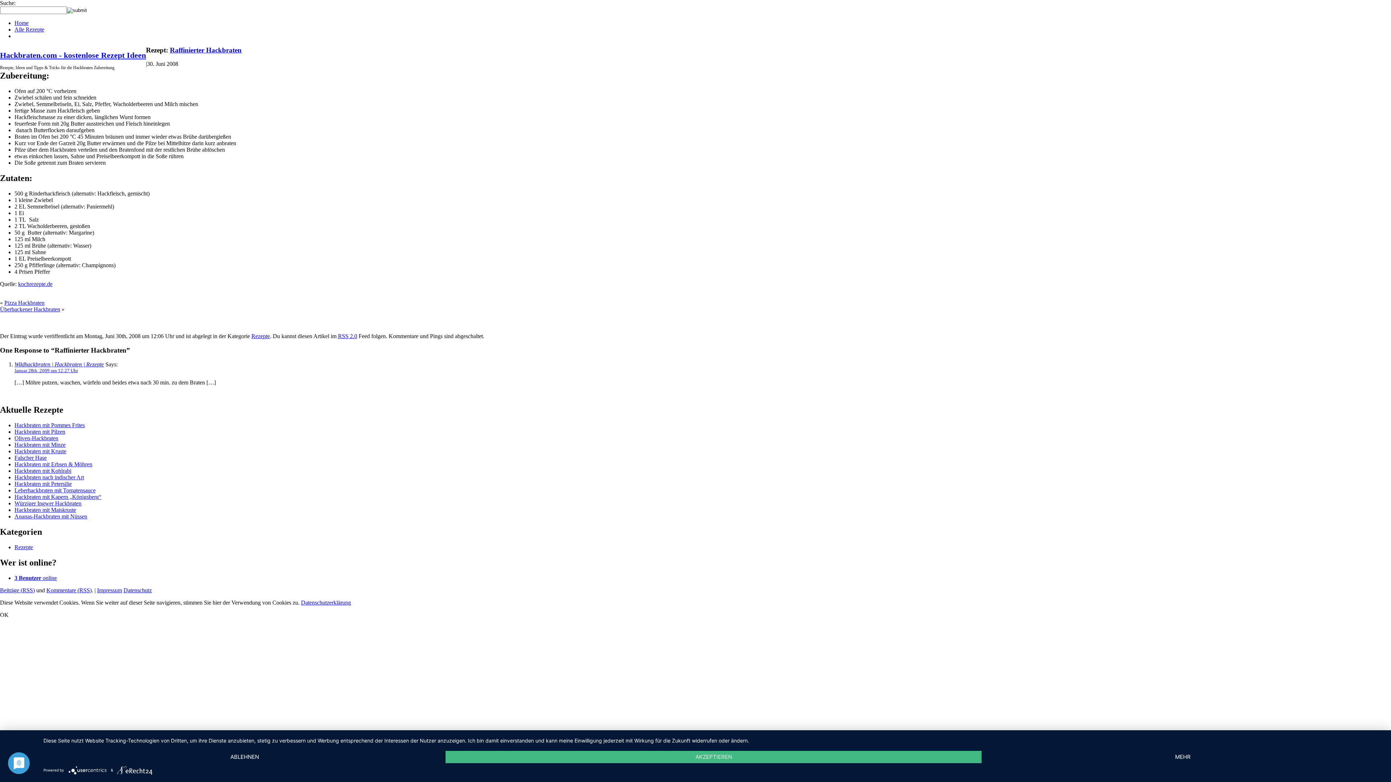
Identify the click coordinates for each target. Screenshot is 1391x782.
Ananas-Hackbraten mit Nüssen (50, 516)
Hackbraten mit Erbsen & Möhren (53, 464)
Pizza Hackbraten (24, 303)
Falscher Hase (30, 458)
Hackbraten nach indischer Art (49, 477)
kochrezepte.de (35, 284)
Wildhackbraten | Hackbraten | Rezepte (59, 364)
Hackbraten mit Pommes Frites (49, 425)
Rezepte (260, 336)
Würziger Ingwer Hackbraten (48, 503)
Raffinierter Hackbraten (206, 50)
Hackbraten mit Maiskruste (45, 510)
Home (21, 23)
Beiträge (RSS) (17, 590)
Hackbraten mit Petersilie (43, 484)
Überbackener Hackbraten (30, 309)
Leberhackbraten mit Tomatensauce (55, 490)
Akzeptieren (714, 756)
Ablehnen (244, 756)
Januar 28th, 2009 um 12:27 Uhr (46, 370)
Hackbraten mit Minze (40, 445)
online (35, 578)
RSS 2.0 (347, 336)
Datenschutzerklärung (326, 603)
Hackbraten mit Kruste (40, 451)
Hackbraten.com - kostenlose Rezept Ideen (73, 55)
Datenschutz (138, 590)
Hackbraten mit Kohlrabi (42, 471)
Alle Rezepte (29, 29)
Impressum (109, 590)
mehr (1183, 756)
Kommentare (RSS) (69, 590)
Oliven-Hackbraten (36, 438)
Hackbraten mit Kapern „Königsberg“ (57, 497)
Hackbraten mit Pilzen (39, 432)
